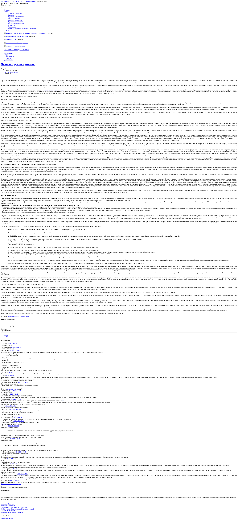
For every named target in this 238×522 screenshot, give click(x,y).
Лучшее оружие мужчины (18, 64)
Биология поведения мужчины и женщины (22, 28)
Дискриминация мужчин (16, 23)
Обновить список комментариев (11, 484)
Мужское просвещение (8, 510)
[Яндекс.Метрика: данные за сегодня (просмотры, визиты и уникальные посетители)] (7, 519)
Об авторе (7, 58)
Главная (6, 10)
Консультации (8, 53)
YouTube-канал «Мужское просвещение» (14, 507)
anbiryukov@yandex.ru (8, 505)
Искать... (3, 5)
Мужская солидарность (15, 22)
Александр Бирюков (7, 504)
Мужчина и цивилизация (16, 17)
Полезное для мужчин (15, 20)
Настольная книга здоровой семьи (18, 316)
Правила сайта (9, 56)
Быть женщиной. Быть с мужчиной (12, 512)
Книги (6, 30)
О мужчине (11, 25)
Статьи (6, 11)
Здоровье (11, 15)
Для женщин (12, 27)
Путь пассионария (14, 18)
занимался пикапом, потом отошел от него (56, 90)
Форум (6, 55)
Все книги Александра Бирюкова (16, 50)
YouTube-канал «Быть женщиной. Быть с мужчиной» (17, 509)
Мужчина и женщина (15, 13)
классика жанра (12, 389)
